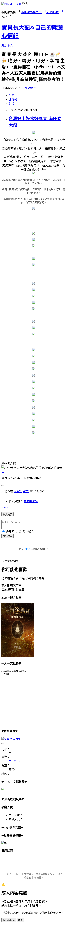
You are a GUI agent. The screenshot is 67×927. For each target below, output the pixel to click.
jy (2, 471)
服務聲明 (38, 877)
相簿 (11, 95)
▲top (4, 507)
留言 (26, 491)
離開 (20, 920)
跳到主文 (7, 45)
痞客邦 (18, 491)
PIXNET (17, 874)
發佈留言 (7, 536)
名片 (11, 103)
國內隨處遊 (31, 501)
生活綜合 (30, 88)
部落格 (13, 99)
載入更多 (7, 514)
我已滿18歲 (9, 920)
